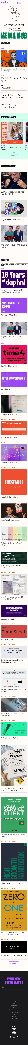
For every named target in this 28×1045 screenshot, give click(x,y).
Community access (14, 1010)
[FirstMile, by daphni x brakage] (14, 482)
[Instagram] (14, 1037)
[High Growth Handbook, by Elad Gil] (14, 862)
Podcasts (14, 1007)
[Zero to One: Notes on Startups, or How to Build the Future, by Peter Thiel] (14, 910)
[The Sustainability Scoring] (14, 428)
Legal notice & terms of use (10, 1040)
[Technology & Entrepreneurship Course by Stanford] (14, 947)
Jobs (14, 1023)
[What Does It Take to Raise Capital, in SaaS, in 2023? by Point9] (14, 584)
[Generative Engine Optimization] (14, 404)
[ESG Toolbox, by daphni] (14, 611)
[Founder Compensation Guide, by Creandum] (14, 558)
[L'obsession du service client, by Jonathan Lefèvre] (14, 815)
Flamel (14, 1016)
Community (14, 1014)
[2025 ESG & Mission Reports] (14, 305)
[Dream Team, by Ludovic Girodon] (14, 510)
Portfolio (14, 1001)
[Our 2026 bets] (14, 87)
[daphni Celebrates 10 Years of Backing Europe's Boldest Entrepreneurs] (14, 279)
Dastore (14, 1021)
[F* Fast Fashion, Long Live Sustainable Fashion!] (14, 106)
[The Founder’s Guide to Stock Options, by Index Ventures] (14, 705)
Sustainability (14, 1018)
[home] (4, 2)
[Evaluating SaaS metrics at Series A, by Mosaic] (14, 533)
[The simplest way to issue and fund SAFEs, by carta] (14, 678)
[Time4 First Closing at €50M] (14, 354)
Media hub (14, 1005)
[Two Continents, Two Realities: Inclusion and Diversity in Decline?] (14, 58)
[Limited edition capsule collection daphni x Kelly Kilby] (14, 180)
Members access (14, 1012)
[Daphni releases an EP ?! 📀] (14, 208)
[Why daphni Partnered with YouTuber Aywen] (14, 79)
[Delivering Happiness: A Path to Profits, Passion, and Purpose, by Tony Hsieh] (14, 765)
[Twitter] (17, 1037)
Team (14, 1003)
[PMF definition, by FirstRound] (14, 729)
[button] (25, 2)
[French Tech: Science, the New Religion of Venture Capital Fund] (14, 96)
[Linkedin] (11, 1037)
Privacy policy (20, 1040)
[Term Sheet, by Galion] (14, 631)
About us (14, 999)
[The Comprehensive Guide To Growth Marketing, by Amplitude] (14, 652)
